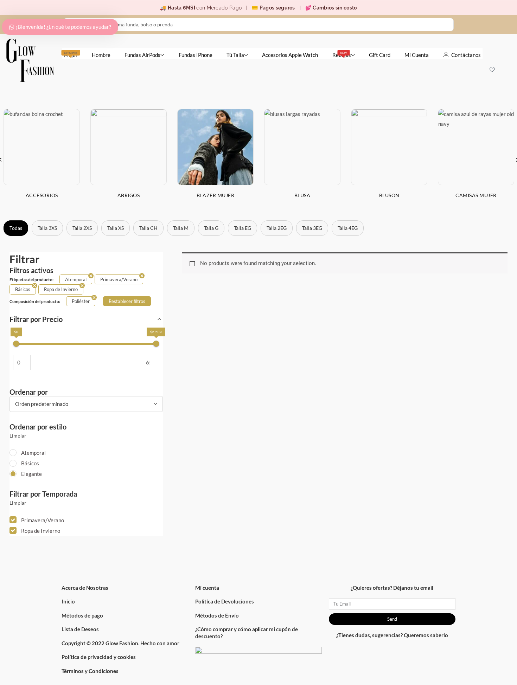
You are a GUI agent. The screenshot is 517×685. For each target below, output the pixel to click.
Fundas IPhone (195, 55)
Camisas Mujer (476, 195)
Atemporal (33, 453)
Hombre (101, 55)
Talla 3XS (47, 228)
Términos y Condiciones (90, 671)
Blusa (302, 195)
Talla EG (242, 228)
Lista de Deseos (80, 629)
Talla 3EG (312, 228)
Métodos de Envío (217, 615)
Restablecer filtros (127, 301)
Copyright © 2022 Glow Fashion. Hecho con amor (120, 643)
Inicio (68, 601)
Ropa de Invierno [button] (40, 531)
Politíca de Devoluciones (224, 601)
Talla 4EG (348, 228)
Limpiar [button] (17, 436)
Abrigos (128, 195)
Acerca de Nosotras (85, 587)
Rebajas (341, 54)
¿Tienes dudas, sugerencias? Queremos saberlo (392, 635)
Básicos (30, 463)
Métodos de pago (82, 615)
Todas (15, 228)
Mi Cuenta (416, 55)
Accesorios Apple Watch (290, 55)
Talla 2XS (82, 228)
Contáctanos (466, 55)
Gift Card (379, 55)
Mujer (71, 54)
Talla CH (148, 228)
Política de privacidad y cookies (99, 657)
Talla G (211, 228)
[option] (128, 159)
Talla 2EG (277, 228)
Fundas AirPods (142, 55)
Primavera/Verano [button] (42, 520)
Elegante (31, 474)
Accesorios (42, 195)
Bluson (389, 195)
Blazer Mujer (215, 195)
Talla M (181, 228)
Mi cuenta (207, 587)
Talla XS (115, 228)
